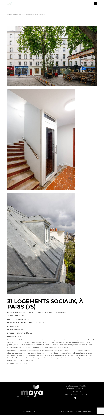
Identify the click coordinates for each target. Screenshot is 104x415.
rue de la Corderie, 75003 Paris (32, 323)
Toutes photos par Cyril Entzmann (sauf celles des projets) (75, 411)
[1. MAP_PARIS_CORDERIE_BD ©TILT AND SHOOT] (52, 56)
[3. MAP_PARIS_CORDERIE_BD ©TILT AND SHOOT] (52, 243)
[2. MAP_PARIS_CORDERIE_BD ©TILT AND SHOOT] (52, 139)
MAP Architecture (26, 316)
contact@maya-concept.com (75, 394)
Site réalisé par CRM (29, 411)
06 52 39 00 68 (75, 392)
